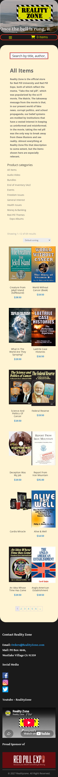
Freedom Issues (15, 194)
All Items (12, 169)
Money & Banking (16, 210)
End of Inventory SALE (19, 184)
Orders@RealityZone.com (27, 645)
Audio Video (13, 174)
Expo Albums (17, 218)
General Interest (16, 199)
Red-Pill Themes (16, 214)
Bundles (11, 179)
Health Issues (14, 204)
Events (10, 189)
